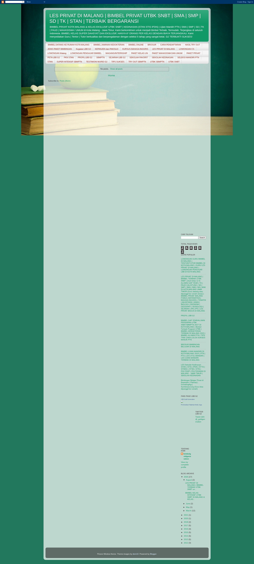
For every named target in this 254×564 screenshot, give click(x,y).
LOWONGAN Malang (56, 53)
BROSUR (152, 45)
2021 (186, 515)
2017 (186, 526)
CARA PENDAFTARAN (170, 45)
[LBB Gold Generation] (182, 402)
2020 (186, 518)
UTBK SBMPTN (157, 62)
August (189, 480)
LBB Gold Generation (188, 399)
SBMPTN (100, 57)
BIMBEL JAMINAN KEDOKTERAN (109, 45)
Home (111, 75)
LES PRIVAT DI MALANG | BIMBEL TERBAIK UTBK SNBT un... (194, 486)
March (189, 511)
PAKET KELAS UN (139, 53)
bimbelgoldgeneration (187, 456)
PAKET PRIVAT (193, 53)
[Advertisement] (189, 105)
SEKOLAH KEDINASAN (162, 57)
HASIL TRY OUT (192, 45)
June (188, 504)
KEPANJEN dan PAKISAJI (106, 49)
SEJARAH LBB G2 (117, 57)
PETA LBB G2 (53, 57)
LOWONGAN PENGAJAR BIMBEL (85, 53)
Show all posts (116, 69)
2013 (186, 539)
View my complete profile (185, 464)
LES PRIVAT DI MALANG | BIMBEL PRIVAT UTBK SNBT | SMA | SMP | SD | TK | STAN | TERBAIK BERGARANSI (125, 18)
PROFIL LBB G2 (85, 57)
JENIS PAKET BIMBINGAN (59, 49)
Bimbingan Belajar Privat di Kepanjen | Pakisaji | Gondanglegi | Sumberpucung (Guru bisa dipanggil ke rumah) (192, 384)
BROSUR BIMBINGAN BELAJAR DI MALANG (190, 346)
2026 (186, 477)
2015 (186, 532)
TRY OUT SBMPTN (137, 62)
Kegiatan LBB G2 (83, 49)
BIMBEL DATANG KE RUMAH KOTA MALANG (68, 45)
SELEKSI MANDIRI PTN (188, 57)
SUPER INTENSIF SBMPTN (69, 62)
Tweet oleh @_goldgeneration (200, 419)
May (188, 507)
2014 (186, 536)
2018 (186, 522)
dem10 (136, 554)
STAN (50, 62)
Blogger (153, 554)
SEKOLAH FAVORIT (139, 57)
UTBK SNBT (174, 62)
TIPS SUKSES (117, 62)
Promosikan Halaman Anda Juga (191, 405)
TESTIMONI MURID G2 (96, 62)
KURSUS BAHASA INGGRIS (135, 49)
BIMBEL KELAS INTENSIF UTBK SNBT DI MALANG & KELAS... (195, 496)
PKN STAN (69, 57)
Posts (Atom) (65, 81)
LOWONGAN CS (186, 49)
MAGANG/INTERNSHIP (116, 53)
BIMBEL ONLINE (136, 45)
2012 (186, 543)
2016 (186, 529)
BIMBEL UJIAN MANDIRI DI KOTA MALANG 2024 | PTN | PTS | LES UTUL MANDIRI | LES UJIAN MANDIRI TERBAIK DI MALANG (193, 355)
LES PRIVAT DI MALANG (163, 49)
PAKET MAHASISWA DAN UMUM (167, 53)
